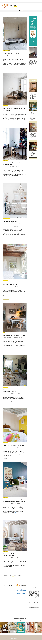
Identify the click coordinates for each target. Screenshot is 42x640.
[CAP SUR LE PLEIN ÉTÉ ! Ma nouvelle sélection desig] (21, 627)
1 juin (12, 286)
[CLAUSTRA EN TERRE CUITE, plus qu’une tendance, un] (29, 627)
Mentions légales (21, 593)
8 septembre (12, 166)
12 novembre (12, 503)
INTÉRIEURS (5, 105)
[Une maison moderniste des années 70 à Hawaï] (33, 146)
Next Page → (19, 575)
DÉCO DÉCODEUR (6, 50)
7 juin (12, 226)
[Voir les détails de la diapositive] (33, 33)
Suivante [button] (35, 37)
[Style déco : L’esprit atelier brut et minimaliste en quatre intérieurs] (33, 87)
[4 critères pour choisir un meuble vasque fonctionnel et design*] (33, 127)
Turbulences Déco (11, 636)
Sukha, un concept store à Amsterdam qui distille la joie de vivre (13, 222)
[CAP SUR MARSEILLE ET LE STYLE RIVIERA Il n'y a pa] (38, 627)
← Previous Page (6, 575)
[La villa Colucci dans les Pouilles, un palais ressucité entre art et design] (33, 106)
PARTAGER (18, 166)
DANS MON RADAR (6, 218)
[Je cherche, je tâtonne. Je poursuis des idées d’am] (4, 627)
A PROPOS (21, 589)
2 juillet (12, 557)
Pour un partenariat (21, 590)
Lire (15, 121)
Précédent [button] (30, 37)
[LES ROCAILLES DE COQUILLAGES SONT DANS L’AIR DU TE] (12, 627)
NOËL (4, 332)
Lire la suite (6, 178)
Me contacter (21, 591)
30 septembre (12, 393)
